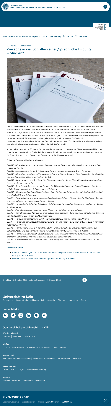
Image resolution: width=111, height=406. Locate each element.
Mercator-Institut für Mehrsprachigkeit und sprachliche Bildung (37, 7)
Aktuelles (83, 36)
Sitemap (61, 300)
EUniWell (17, 336)
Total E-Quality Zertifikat (13, 347)
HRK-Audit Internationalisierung (16, 358)
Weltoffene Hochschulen (44, 358)
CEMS (5, 370)
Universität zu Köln (20, 5)
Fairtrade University (11, 381)
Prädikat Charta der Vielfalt (38, 347)
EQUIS (14, 370)
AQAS (22, 370)
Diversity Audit (59, 347)
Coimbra (6, 336)
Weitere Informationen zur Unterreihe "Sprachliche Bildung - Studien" (43, 258)
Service (70, 36)
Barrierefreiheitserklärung (27, 300)
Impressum (73, 300)
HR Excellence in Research (69, 358)
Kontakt (84, 300)
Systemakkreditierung (36, 370)
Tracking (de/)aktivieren (48, 402)
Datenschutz (8, 300)
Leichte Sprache (48, 300)
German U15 (29, 336)
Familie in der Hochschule (33, 381)
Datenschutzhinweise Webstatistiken (19, 402)
